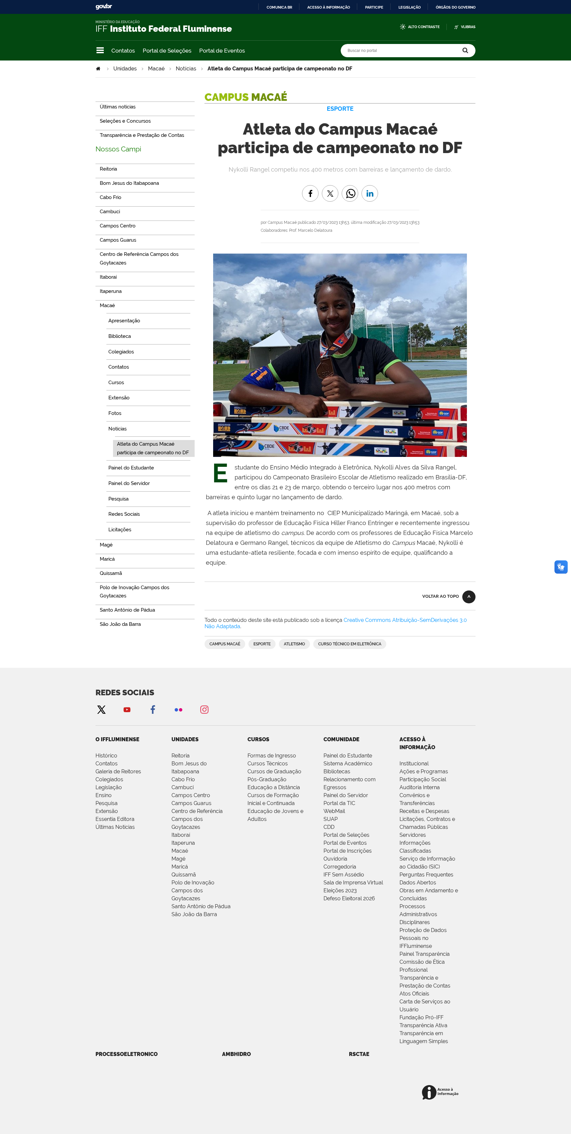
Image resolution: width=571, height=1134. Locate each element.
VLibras (468, 27)
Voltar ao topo (440, 596)
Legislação (410, 7)
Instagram (204, 709)
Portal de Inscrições (348, 851)
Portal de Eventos (222, 50)
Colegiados (109, 779)
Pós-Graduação (266, 779)
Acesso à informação (328, 7)
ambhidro (236, 1054)
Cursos (258, 739)
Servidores (413, 835)
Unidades (125, 68)
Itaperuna (183, 843)
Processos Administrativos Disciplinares (418, 914)
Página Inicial (98, 68)
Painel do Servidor (346, 795)
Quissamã (183, 874)
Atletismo (294, 644)
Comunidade (342, 739)
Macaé (156, 68)
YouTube (127, 709)
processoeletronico (126, 1054)
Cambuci (182, 787)
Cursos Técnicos (267, 763)
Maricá (179, 867)
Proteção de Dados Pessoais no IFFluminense (423, 938)
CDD (329, 827)
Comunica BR (279, 7)
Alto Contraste (424, 27)
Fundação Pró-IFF (421, 1017)
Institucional (414, 763)
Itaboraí (180, 835)
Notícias (186, 68)
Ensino (103, 795)
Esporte (262, 644)
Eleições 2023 (340, 890)
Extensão (106, 811)
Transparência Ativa (423, 1025)
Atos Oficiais (414, 994)
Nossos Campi (118, 149)
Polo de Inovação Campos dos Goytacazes (192, 890)
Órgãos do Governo (456, 7)
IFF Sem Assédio (344, 874)
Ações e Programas (424, 771)
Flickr (178, 709)
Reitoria (180, 755)
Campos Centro (190, 795)
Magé (178, 859)
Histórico (106, 755)
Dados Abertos (418, 882)
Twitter (101, 709)
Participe (374, 7)
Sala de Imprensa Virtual (353, 882)
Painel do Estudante (348, 755)
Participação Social (423, 779)
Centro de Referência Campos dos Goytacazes (197, 819)
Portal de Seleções (167, 50)
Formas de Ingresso (271, 755)
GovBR (103, 7)
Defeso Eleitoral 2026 (349, 898)
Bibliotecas (337, 771)
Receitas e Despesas (424, 811)
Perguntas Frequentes (426, 874)
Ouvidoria (335, 859)
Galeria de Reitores (118, 771)
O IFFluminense (117, 739)
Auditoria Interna (420, 787)
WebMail (334, 811)
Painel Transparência (425, 954)
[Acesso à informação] (441, 1093)
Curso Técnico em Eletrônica (349, 644)
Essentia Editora (114, 819)
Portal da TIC (339, 803)
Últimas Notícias (115, 827)
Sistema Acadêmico (348, 763)
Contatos (123, 50)
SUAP (331, 819)
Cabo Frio (183, 779)
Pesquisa (106, 803)
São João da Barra (194, 914)
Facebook (152, 709)
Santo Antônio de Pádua (201, 906)
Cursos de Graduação (274, 771)
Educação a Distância (273, 787)
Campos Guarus (191, 803)
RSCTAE (359, 1054)
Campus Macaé (224, 644)
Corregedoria (340, 867)
